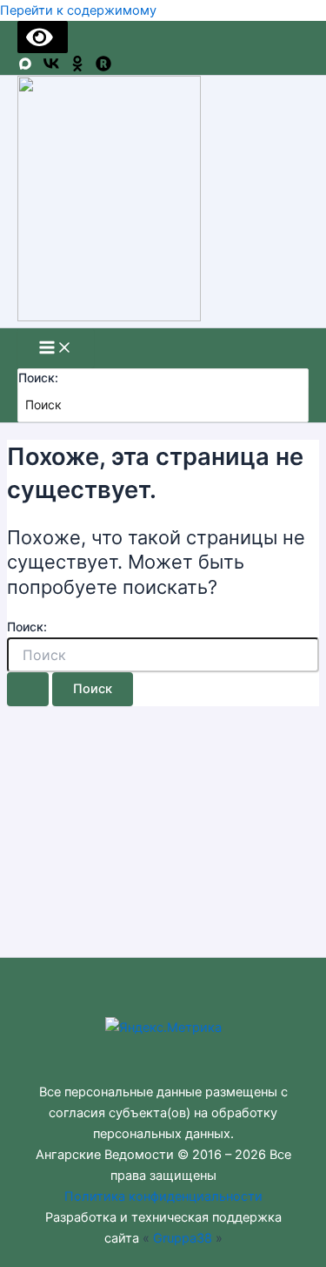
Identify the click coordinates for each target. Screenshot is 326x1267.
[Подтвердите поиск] (28, 689)
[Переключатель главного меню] (55, 348)
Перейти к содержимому (78, 10)
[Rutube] (103, 67)
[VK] (51, 67)
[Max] (25, 67)
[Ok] (77, 67)
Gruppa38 (182, 1238)
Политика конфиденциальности (163, 1196)
